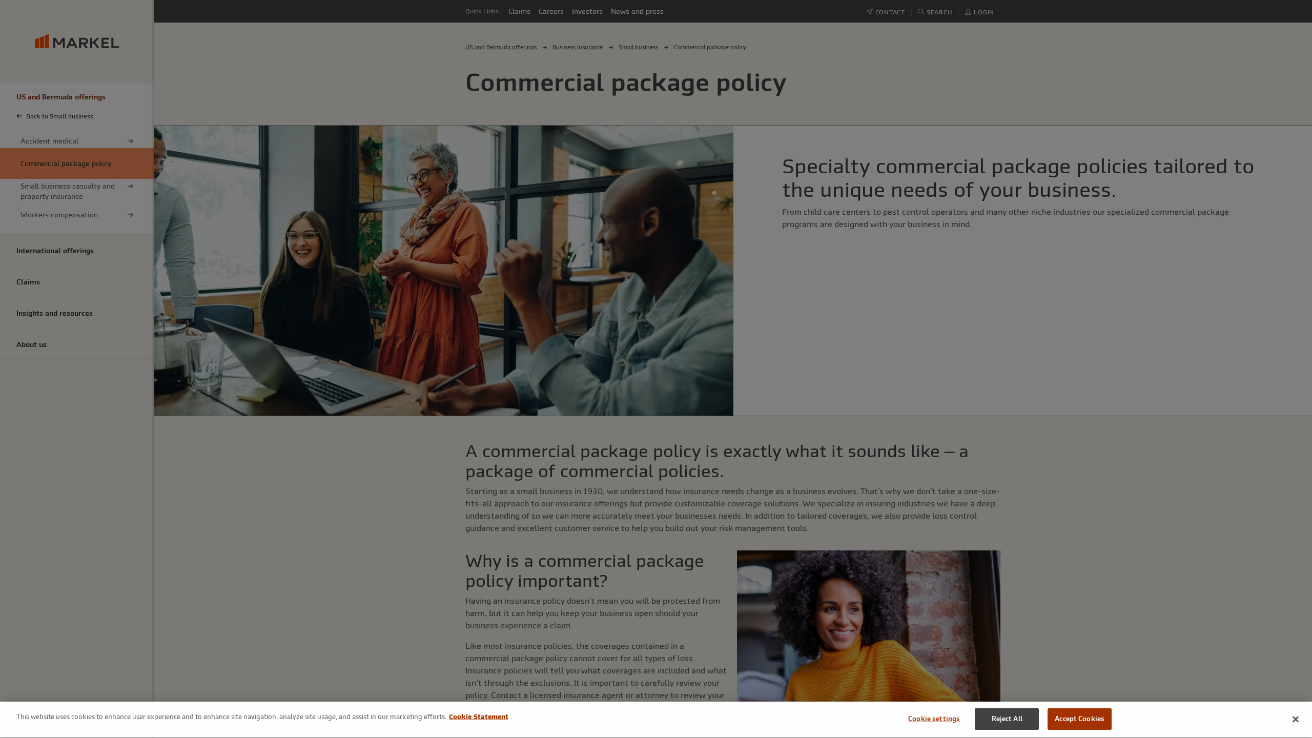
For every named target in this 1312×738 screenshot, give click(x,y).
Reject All (1007, 719)
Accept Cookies (1079, 719)
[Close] (1295, 719)
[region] (656, 720)
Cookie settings (934, 719)
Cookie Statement (478, 717)
